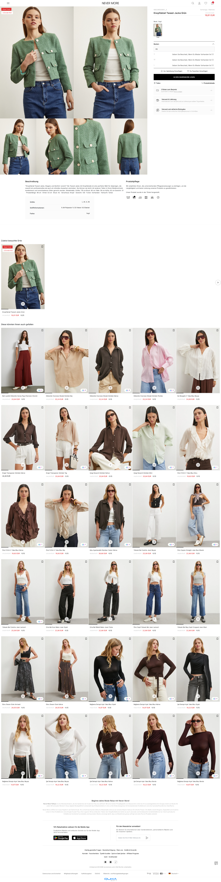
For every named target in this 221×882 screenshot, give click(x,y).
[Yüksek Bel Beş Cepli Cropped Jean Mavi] (198, 592)
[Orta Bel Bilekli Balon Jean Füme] (110, 592)
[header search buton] (193, 3)
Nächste (212, 10)
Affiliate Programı (133, 853)
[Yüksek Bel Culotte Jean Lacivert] (23, 592)
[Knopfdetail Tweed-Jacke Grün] (23, 276)
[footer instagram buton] (110, 862)
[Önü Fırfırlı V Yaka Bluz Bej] (67, 514)
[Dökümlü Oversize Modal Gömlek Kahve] (110, 360)
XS (157, 49)
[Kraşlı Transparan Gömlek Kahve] (23, 437)
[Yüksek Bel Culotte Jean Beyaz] (154, 514)
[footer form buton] (146, 838)
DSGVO (97, 873)
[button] (212, 3)
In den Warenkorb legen (184, 77)
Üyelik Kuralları (105, 853)
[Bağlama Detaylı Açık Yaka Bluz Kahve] (154, 669)
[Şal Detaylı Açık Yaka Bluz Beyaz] (67, 746)
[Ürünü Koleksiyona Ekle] (42, 246)
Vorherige (203, 10)
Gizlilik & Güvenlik (130, 850)
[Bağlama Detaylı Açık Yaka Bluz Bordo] (198, 746)
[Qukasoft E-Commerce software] (110, 879)
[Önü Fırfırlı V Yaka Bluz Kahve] (23, 514)
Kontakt (85, 853)
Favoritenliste (94, 853)
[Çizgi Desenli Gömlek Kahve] (110, 437)
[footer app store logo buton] (79, 838)
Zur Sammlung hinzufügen (172, 71)
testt (106, 857)
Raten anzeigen (178, 91)
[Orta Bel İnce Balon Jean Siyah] (67, 592)
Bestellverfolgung (109, 850)
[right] (218, 282)
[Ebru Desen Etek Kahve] (67, 669)
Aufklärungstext (86, 873)
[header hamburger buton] (8, 3)
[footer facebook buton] (105, 862)
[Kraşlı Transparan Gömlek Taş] (67, 437)
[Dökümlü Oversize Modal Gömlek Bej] (67, 360)
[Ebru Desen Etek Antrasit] (23, 669)
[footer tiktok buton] (115, 862)
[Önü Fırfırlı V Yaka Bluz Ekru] (198, 437)
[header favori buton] (206, 3)
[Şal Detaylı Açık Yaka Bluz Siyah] (198, 669)
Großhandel (113, 857)
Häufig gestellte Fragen (93, 850)
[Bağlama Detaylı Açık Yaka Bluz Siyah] (110, 669)
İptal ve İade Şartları (118, 853)
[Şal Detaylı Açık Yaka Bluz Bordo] (154, 746)
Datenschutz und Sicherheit (52, 873)
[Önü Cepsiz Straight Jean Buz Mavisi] (198, 514)
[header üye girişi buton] (199, 3)
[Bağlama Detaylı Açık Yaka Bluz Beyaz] (23, 746)
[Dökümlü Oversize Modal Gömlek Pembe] (154, 360)
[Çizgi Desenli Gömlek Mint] (154, 437)
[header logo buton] (110, 3)
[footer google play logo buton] (61, 838)
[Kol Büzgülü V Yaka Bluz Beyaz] (198, 360)
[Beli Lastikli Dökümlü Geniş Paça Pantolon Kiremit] (23, 360)
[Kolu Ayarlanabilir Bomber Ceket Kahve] (110, 514)
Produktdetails (209, 83)
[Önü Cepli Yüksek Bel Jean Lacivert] (154, 592)
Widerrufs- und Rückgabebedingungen (115, 873)
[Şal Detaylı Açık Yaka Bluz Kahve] (110, 746)
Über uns (119, 850)
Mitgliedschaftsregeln (71, 873)
